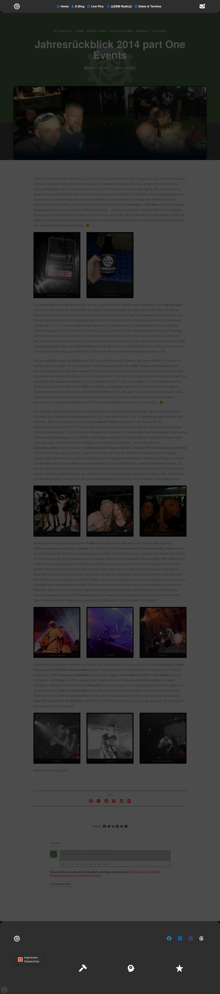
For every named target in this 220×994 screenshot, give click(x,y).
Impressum (191, 989)
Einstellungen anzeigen (200, 981)
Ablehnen (177, 981)
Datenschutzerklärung (172, 989)
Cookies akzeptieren (154, 981)
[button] (213, 959)
